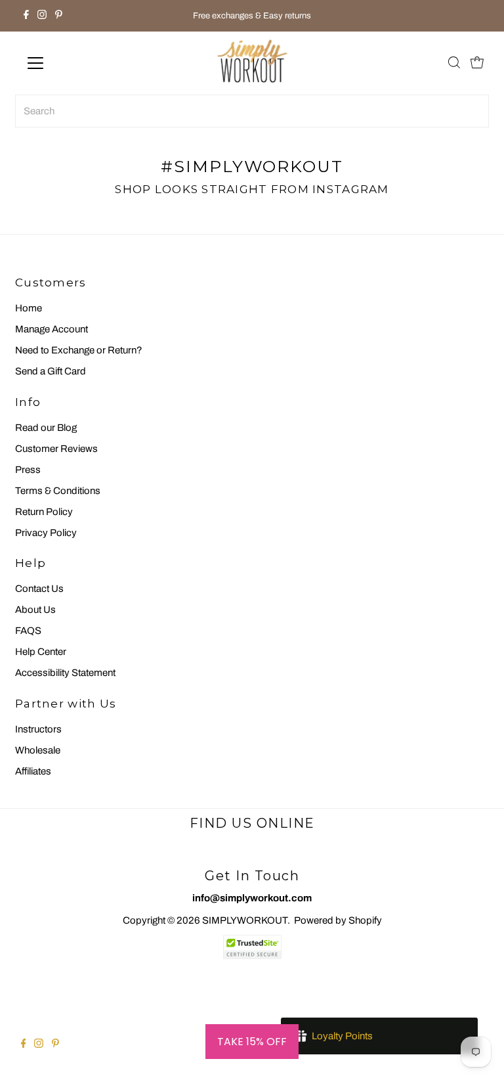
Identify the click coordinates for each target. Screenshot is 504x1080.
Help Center (40, 651)
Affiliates (33, 771)
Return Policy (44, 511)
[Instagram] (42, 16)
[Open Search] (454, 63)
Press (28, 469)
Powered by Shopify (338, 920)
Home (28, 308)
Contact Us (39, 588)
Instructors (38, 729)
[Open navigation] (74, 63)
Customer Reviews (56, 448)
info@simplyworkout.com (252, 898)
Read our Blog (46, 427)
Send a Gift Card (50, 371)
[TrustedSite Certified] (252, 947)
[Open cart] (477, 63)
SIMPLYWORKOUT (244, 920)
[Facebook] (26, 16)
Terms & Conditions (57, 490)
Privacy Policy (46, 533)
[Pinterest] (59, 16)
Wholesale (37, 750)
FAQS (28, 630)
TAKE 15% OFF (252, 1041)
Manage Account (51, 329)
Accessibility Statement (65, 672)
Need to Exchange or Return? (78, 350)
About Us (35, 609)
